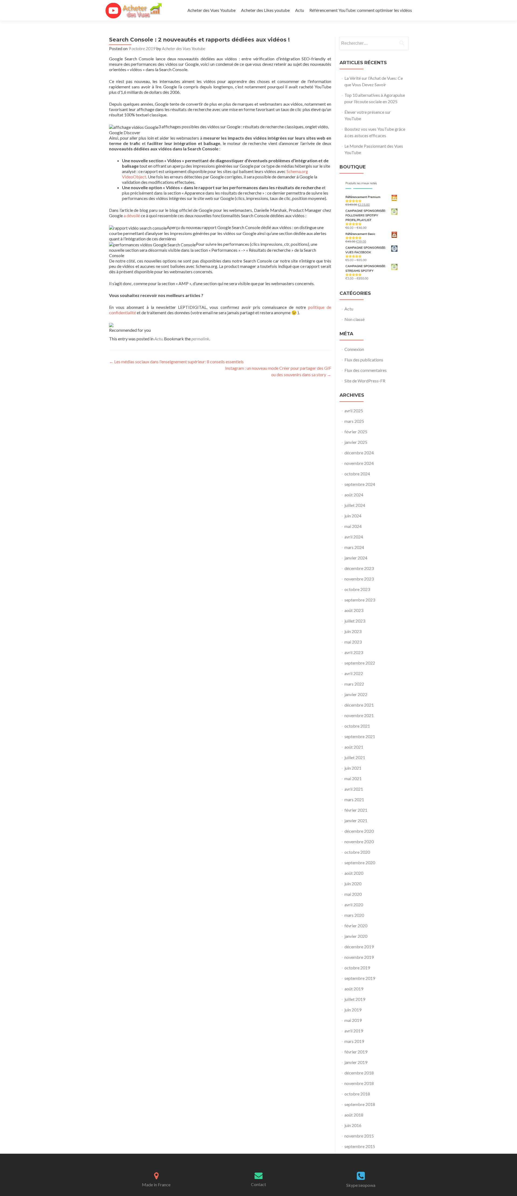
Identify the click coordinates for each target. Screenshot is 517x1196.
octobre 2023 (357, 589)
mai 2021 (353, 778)
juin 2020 (352, 883)
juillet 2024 (354, 505)
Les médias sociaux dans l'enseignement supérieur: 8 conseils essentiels (176, 361)
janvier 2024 (355, 557)
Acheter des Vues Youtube (211, 10)
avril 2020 (353, 904)
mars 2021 (354, 799)
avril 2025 (353, 410)
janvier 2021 (355, 820)
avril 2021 (353, 788)
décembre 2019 (359, 946)
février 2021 (355, 810)
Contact (258, 1184)
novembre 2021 (359, 715)
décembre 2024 (359, 452)
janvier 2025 (355, 442)
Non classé (354, 319)
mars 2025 (354, 421)
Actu (299, 10)
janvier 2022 (355, 694)
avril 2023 (353, 652)
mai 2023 (353, 641)
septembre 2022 (359, 662)
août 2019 (353, 988)
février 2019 (355, 1051)
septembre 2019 (359, 978)
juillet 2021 (354, 757)
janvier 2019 (355, 1062)
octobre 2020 (357, 852)
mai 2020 (353, 894)
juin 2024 (352, 515)
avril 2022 (353, 673)
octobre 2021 (357, 725)
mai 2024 (353, 526)
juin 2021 (352, 767)
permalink (200, 338)
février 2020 (355, 925)
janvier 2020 (355, 936)
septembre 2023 (359, 599)
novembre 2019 (359, 957)
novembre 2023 (359, 578)
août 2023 (353, 610)
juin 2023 (352, 631)
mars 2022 (354, 683)
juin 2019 (352, 1009)
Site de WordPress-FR (364, 380)
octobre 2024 (357, 473)
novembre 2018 (359, 1083)
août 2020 (353, 873)
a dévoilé (132, 215)
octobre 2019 (357, 967)
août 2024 (353, 494)
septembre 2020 (359, 862)
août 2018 (353, 1114)
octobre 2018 (357, 1093)
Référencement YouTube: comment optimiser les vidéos (360, 10)
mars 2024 (354, 547)
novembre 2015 (359, 1135)
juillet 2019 (354, 999)
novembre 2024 (359, 463)
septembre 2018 (359, 1104)
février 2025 (355, 431)
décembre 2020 (359, 831)
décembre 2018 (359, 1072)
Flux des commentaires (365, 370)
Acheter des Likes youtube (265, 10)
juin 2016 (352, 1125)
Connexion (354, 349)
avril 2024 (353, 536)
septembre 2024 (359, 484)
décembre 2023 (359, 568)
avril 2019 (353, 1030)
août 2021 (353, 746)
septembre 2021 (359, 736)
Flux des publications (363, 359)
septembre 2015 (359, 1146)
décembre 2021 (359, 704)
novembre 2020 (359, 841)
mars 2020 (354, 915)
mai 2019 (353, 1020)
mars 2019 (354, 1041)
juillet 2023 (354, 620)
